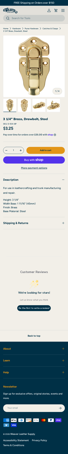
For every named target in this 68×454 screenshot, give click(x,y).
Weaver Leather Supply (22, 434)
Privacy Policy (39, 440)
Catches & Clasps (50, 28)
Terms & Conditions (13, 445)
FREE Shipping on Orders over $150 (34, 2)
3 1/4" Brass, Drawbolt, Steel (15, 31)
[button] (56, 10)
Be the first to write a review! (34, 308)
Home (5, 28)
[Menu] (62, 10)
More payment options (34, 167)
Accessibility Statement (16, 440)
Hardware (16, 28)
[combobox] (34, 18)
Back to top (34, 335)
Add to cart (45, 150)
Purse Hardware (31, 28)
